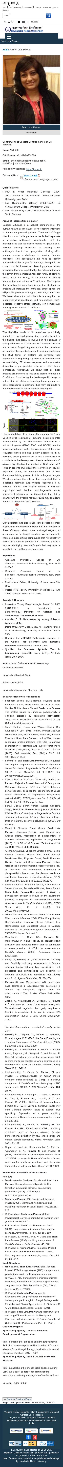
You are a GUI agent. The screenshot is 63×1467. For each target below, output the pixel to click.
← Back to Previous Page (17, 1399)
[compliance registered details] (45, 1443)
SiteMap (54, 1412)
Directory (18, 7)
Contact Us (28, 7)
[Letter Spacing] (17, 3)
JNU (5, 7)
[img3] (31, 512)
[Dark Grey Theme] (23, 22)
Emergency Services (43, 7)
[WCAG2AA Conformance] (29, 1443)
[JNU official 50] (35, 1437)
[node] (24, 29)
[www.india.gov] (16, 1430)
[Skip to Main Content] (4, 3)
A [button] (12, 21)
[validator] (15, 1443)
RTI (10, 7)
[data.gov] (46, 1430)
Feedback (38, 1415)
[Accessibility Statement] (8, 3)
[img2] (31, 411)
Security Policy (28, 1412)
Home (6, 49)
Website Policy (11, 1412)
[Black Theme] (19, 22)
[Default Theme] (28, 22)
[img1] (31, 319)
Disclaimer (42, 1412)
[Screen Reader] (13, 3)
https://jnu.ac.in (34, 169)
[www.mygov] (31, 1430)
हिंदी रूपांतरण (34, 21)
